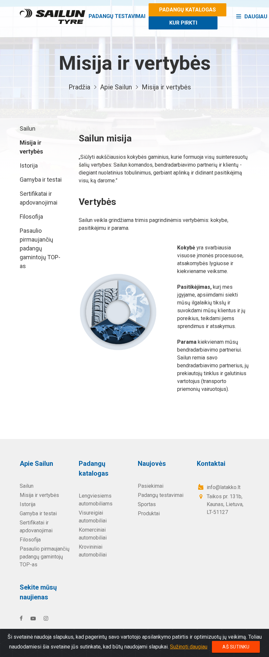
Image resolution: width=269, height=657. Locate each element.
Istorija (29, 165)
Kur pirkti (183, 23)
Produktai (149, 513)
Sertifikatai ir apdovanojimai (38, 198)
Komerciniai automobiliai (93, 534)
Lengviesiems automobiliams (96, 500)
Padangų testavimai (117, 16)
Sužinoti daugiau (188, 647)
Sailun (27, 128)
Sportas (147, 504)
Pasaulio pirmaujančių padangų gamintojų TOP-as (40, 248)
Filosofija (31, 216)
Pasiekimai (150, 486)
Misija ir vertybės (31, 147)
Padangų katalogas (187, 10)
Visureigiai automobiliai (93, 517)
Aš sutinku (235, 646)
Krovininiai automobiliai (93, 551)
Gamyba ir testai (41, 179)
